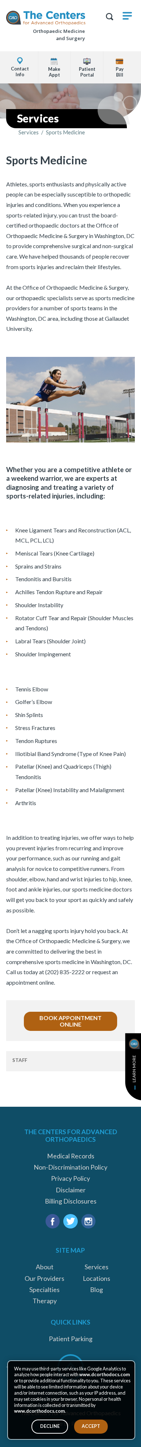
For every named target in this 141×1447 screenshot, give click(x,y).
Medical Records (70, 1156)
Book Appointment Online (70, 1021)
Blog (96, 1289)
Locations (96, 1278)
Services (28, 132)
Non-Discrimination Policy (70, 1167)
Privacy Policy (70, 1178)
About (45, 1267)
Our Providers (44, 1278)
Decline (50, 1426)
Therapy (45, 1301)
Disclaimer (71, 1190)
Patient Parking (71, 1339)
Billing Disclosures (71, 1201)
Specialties (44, 1289)
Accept (91, 1426)
